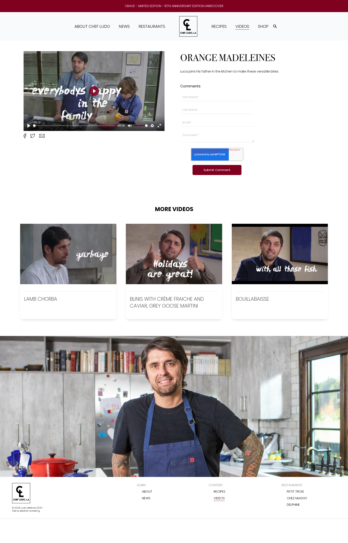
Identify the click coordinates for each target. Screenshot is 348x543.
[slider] (74, 125)
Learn (141, 485)
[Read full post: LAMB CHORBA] (68, 283)
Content (216, 485)
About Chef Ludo (92, 26)
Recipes (219, 26)
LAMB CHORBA (40, 299)
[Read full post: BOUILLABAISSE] (280, 283)
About (147, 491)
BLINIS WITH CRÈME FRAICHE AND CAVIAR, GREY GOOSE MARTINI (167, 302)
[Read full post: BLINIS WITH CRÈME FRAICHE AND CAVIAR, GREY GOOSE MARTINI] (174, 283)
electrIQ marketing (30, 510)
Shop (263, 26)
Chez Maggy (297, 498)
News (124, 26)
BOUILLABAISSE (252, 299)
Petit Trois (295, 491)
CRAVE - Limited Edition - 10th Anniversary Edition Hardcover (174, 6)
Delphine (293, 504)
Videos (242, 26)
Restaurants (152, 26)
